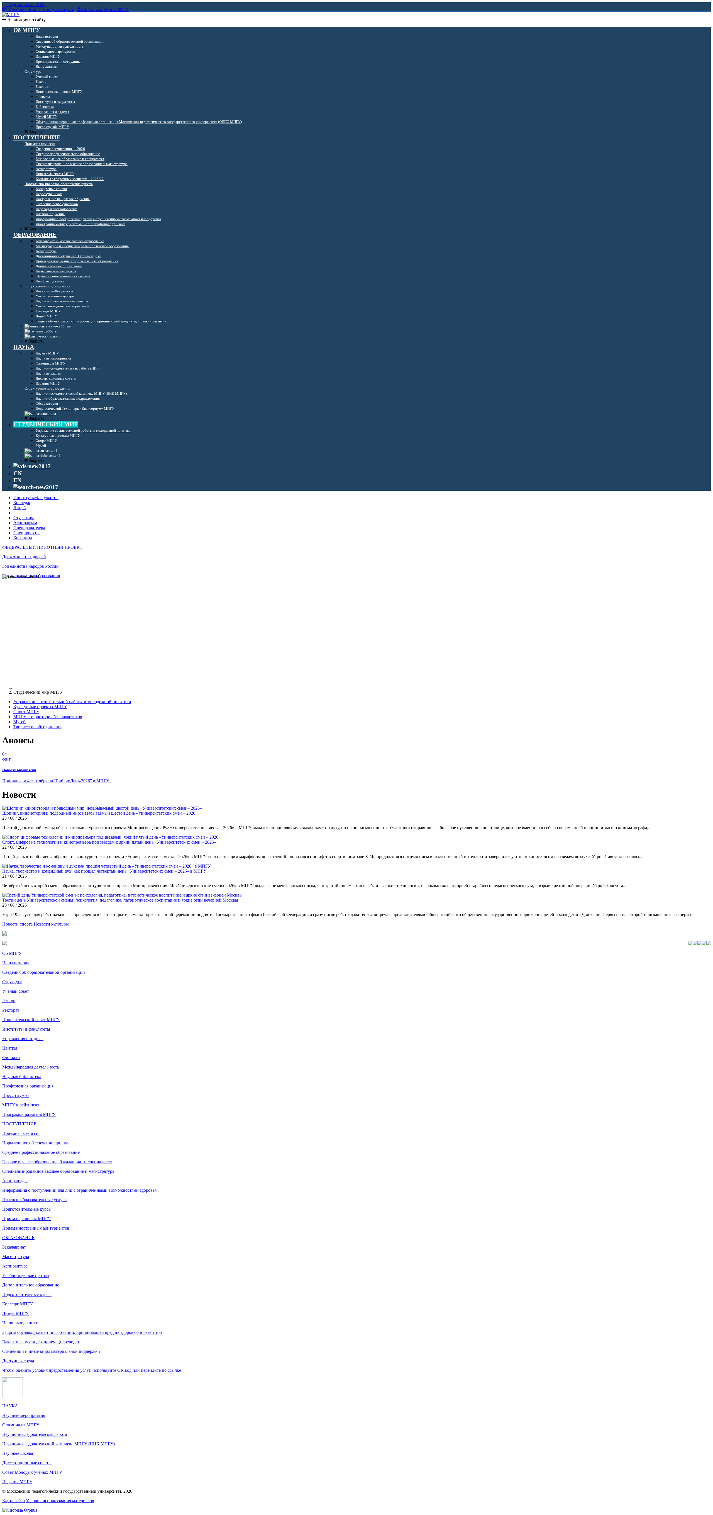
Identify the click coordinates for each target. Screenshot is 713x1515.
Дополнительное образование (30, 1285)
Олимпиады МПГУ (20, 1424)
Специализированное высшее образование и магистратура (58, 1171)
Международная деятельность (30, 1067)
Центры (9, 1048)
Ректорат (10, 1010)
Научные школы (17, 1453)
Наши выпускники (20, 1322)
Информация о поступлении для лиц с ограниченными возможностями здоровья (79, 1190)
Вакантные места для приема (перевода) (40, 1341)
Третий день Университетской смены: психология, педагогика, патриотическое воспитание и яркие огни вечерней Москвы (120, 900)
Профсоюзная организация (27, 1086)
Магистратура (15, 1256)
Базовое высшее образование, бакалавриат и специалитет (57, 1161)
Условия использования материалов (60, 1500)
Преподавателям (29, 527)
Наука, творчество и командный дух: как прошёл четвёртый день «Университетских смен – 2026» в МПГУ (104, 871)
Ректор (8, 1000)
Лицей (19, 507)
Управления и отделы (22, 1038)
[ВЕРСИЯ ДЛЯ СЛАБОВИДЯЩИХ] (32, 466)
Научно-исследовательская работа (34, 1434)
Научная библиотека (21, 1076)
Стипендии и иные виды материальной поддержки (51, 1351)
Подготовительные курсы (27, 1209)
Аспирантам (25, 522)
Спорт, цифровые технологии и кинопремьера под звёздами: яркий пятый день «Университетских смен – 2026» (109, 842)
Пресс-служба (15, 1095)
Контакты (22, 537)
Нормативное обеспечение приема (35, 1142)
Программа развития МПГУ (29, 1114)
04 (6, 756)
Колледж (21, 502)
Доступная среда (18, 1360)
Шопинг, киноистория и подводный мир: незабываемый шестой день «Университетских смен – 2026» (99, 813)
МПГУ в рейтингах (20, 1105)
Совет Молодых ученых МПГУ (32, 1472)
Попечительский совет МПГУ (31, 1019)
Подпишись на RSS (25, 4)
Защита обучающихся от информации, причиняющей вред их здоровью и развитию (82, 1332)
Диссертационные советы (27, 1462)
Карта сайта (13, 1500)
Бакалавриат (14, 1247)
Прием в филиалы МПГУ (26, 1218)
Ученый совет (15, 991)
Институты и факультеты (26, 1029)
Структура (12, 981)
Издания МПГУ (17, 1481)
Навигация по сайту (26, 19)
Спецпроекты (26, 532)
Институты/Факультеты (35, 497)
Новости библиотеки (19, 770)
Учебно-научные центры (25, 1275)
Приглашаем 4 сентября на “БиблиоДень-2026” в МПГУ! (56, 780)
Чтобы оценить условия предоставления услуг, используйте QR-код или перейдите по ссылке (91, 1370)
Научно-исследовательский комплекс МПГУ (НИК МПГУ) (58, 1443)
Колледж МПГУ (17, 1304)
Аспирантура (15, 1180)
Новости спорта (17, 924)
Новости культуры (51, 924)
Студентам (23, 517)
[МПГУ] (10, 14)
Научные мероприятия (23, 1415)
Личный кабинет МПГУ (105, 9)
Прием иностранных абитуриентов (35, 1228)
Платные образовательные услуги (34, 1199)
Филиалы (11, 1057)
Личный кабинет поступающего (40, 9)
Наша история (15, 962)
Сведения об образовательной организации (43, 972)
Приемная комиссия (21, 1133)
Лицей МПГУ (15, 1313)
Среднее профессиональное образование (41, 1152)
